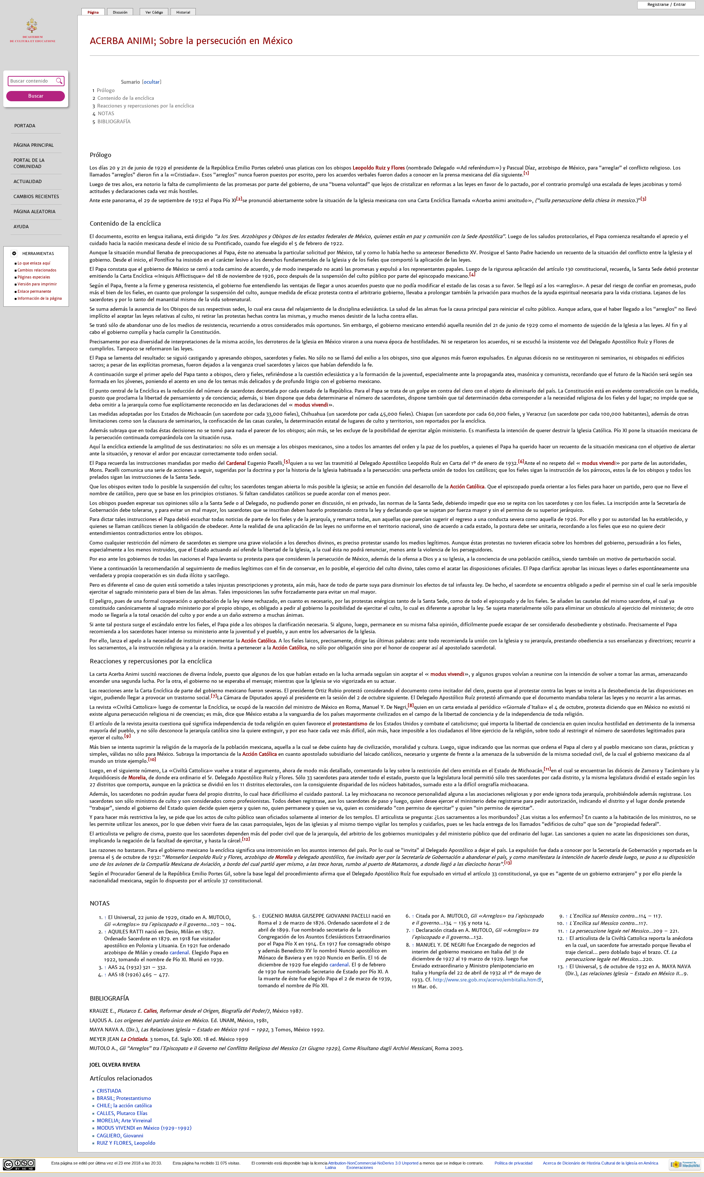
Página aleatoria (34, 212)
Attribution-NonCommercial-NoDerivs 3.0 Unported (373, 1163)
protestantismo (350, 724)
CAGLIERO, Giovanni (120, 1136)
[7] (214, 696)
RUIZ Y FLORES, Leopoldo (126, 1143)
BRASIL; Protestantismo (124, 1098)
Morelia (137, 778)
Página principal (34, 145)
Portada (24, 126)
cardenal (179, 953)
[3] (643, 198)
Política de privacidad (513, 1163)
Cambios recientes (36, 197)
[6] (521, 461)
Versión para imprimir (37, 284)
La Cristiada (134, 1039)
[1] (526, 173)
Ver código (154, 12)
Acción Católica (467, 487)
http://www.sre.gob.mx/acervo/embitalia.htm (485, 980)
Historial (183, 12)
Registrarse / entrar (667, 4)
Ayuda (21, 227)
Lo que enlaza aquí (34, 263)
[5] (287, 461)
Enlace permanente (34, 291)
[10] (152, 759)
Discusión (120, 12)
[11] (547, 769)
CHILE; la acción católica (124, 1106)
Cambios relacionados (37, 270)
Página (93, 12)
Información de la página (40, 298)
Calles (150, 1011)
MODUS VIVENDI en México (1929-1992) (144, 1128)
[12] (246, 839)
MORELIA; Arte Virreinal (124, 1121)
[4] (472, 274)
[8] (411, 705)
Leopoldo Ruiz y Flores (379, 168)
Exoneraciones (359, 1167)
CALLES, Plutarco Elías (122, 1113)
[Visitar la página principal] (34, 30)
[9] (127, 736)
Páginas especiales (34, 277)
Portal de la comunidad (29, 163)
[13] (508, 862)
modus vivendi (310, 405)
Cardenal (236, 463)
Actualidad (28, 182)
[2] (239, 198)
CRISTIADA (109, 1091)
